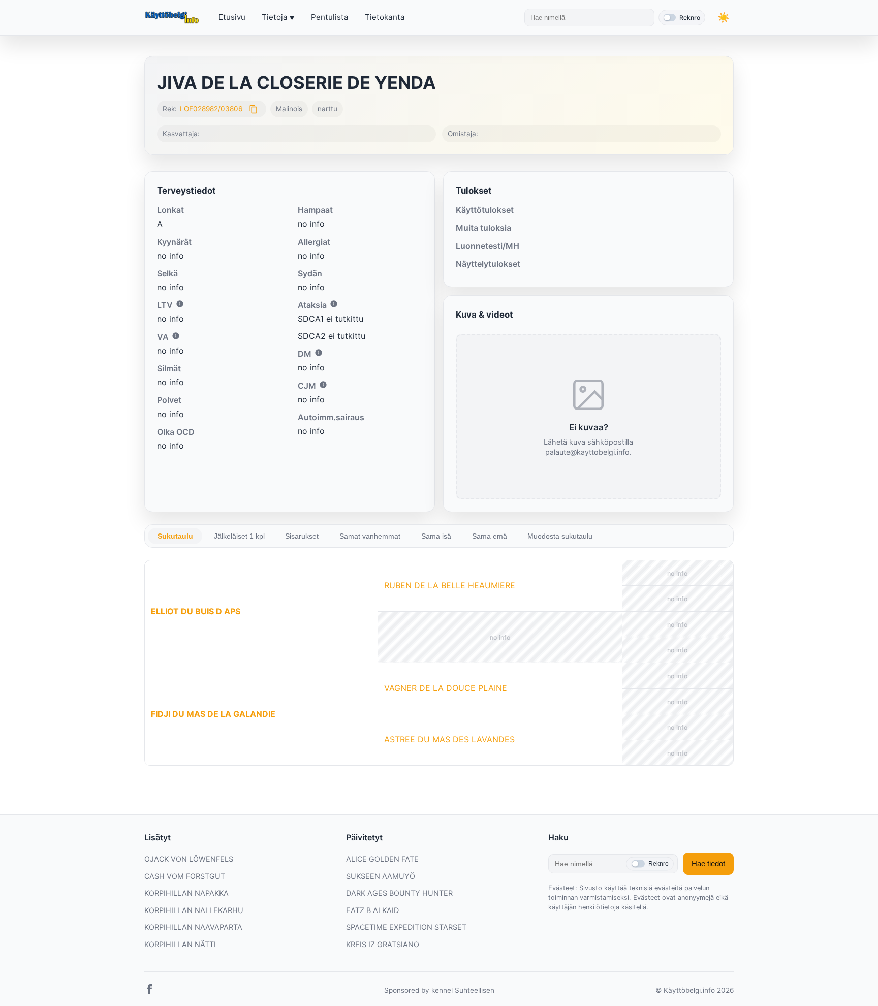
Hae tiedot (708, 863)
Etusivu (231, 17)
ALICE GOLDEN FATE (382, 859)
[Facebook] (149, 991)
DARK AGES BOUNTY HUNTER (399, 893)
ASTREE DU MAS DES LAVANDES (449, 739)
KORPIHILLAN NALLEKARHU (193, 910)
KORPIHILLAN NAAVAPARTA (193, 927)
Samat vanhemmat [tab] (369, 536)
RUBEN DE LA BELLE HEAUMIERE (449, 585)
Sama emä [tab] (489, 536)
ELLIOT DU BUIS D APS (195, 611)
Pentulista (330, 17)
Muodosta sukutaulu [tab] (559, 536)
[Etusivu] (173, 18)
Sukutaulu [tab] (175, 536)
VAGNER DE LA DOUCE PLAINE (445, 688)
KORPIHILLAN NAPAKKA (186, 893)
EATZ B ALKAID (372, 910)
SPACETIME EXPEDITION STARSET (406, 927)
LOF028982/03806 (211, 109)
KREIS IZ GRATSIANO (382, 944)
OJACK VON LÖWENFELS (188, 859)
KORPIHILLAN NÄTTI (180, 944)
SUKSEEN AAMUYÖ (380, 876)
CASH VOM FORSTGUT (184, 876)
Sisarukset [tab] (302, 536)
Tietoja (275, 17)
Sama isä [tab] (436, 536)
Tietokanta (385, 17)
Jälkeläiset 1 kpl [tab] (239, 536)
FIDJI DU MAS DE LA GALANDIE (213, 714)
